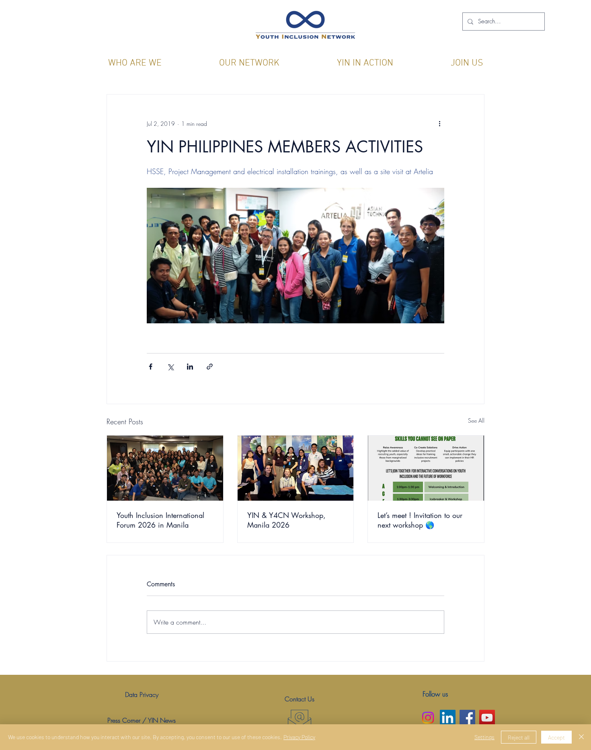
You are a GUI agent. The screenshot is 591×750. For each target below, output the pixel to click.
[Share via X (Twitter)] (170, 366)
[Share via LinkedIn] (190, 366)
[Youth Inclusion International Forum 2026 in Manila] (165, 468)
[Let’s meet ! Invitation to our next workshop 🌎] (426, 468)
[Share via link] (209, 366)
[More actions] (439, 123)
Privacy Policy (299, 737)
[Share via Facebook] (150, 366)
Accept (556, 737)
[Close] (581, 737)
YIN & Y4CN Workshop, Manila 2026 (286, 520)
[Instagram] (428, 717)
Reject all (518, 737)
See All (476, 420)
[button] (134, 63)
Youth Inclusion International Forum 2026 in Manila (160, 520)
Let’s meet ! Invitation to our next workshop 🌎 (420, 520)
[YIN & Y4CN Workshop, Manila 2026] (296, 468)
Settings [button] (484, 737)
